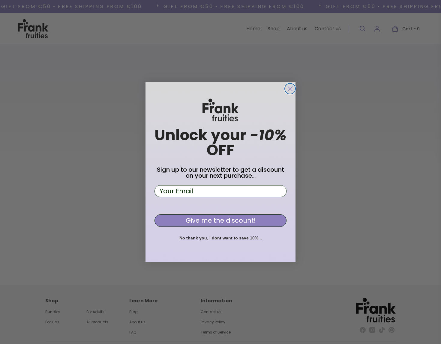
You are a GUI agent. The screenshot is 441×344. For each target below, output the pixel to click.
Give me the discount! (221, 220)
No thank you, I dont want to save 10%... (220, 238)
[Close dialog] (290, 88)
